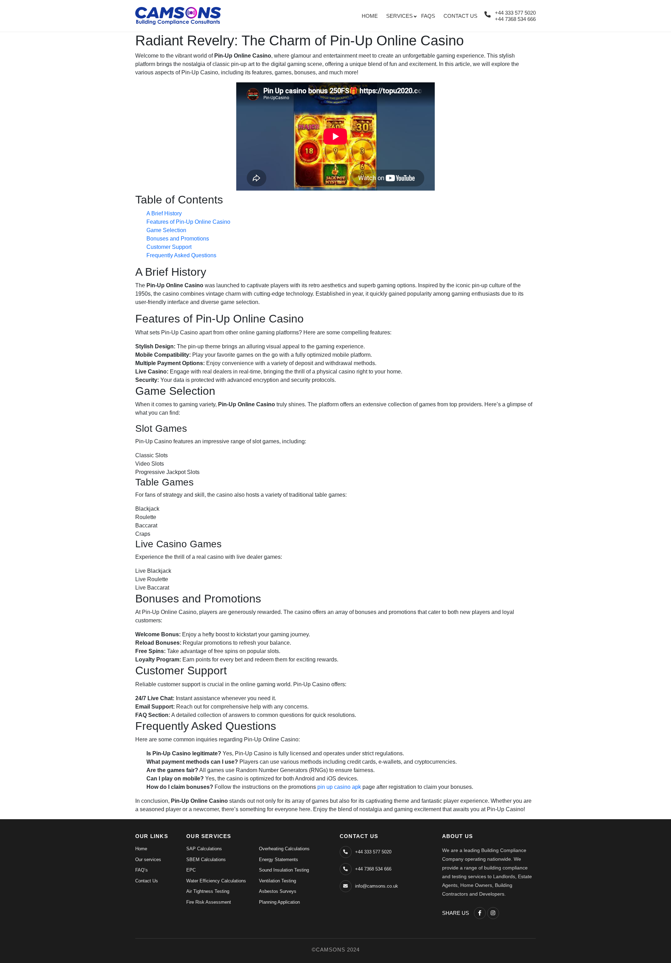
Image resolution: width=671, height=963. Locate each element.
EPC (191, 870)
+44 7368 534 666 (515, 19)
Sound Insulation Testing (284, 870)
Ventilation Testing (277, 880)
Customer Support (169, 247)
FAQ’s (141, 870)
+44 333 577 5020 (515, 13)
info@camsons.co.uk (376, 886)
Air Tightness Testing (207, 891)
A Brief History (164, 213)
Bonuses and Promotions (177, 239)
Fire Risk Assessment (208, 902)
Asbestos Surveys (277, 891)
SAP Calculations (204, 848)
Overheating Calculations (284, 848)
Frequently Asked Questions (181, 255)
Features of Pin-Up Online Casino (188, 222)
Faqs (428, 16)
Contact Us (460, 16)
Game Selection (166, 230)
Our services (148, 859)
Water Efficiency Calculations (216, 880)
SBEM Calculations (206, 859)
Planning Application (279, 902)
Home (370, 16)
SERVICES (399, 16)
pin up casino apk (339, 787)
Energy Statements (278, 859)
